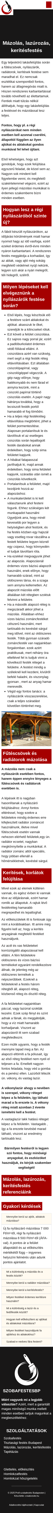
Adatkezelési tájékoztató (21, 1505)
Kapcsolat (39, 1505)
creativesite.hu (32, 1496)
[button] (49, 4)
